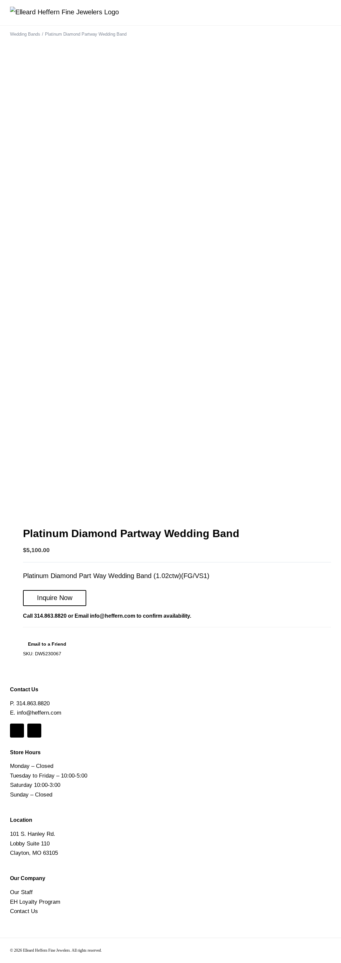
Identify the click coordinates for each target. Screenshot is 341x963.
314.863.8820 (50, 616)
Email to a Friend (46, 644)
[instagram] (34, 731)
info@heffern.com (112, 616)
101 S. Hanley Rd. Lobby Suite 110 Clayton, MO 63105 (34, 843)
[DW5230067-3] (165, 276)
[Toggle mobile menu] (328, 15)
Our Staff (21, 892)
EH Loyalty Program (35, 902)
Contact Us (24, 911)
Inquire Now (54, 597)
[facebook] (17, 731)
